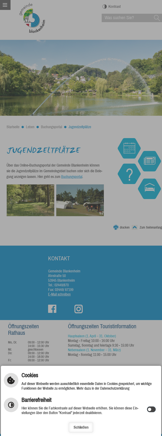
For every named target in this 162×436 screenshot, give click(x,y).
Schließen (81, 427)
